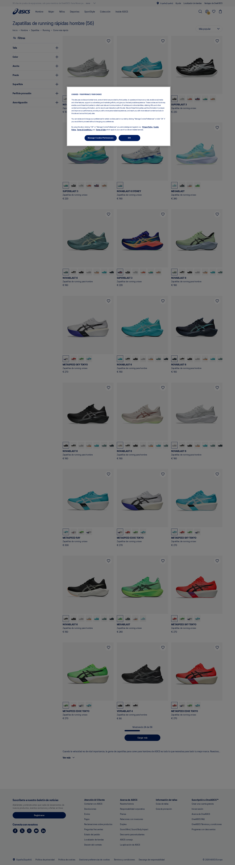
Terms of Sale (101, 130)
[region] (119, 116)
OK (129, 138)
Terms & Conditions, (84, 130)
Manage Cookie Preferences (100, 138)
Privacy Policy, (147, 127)
